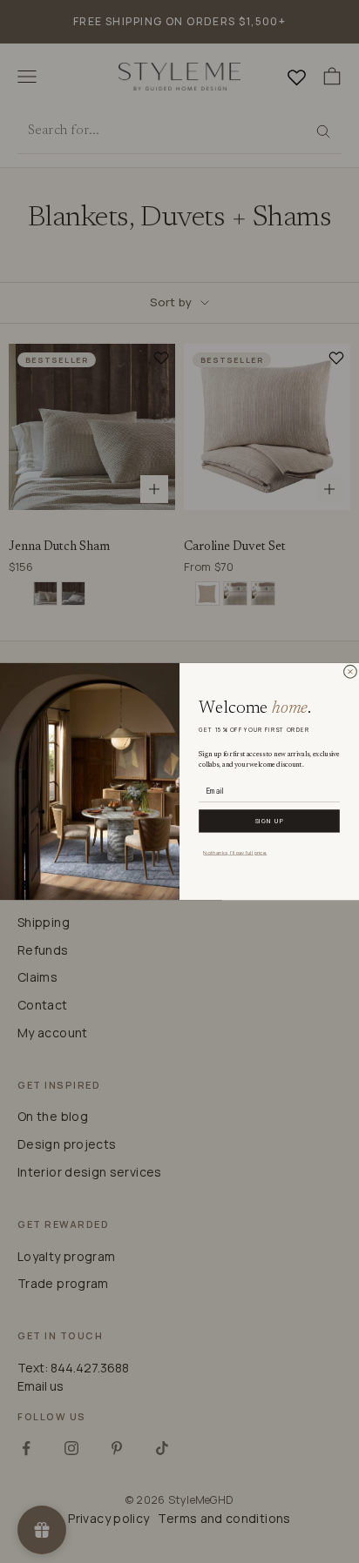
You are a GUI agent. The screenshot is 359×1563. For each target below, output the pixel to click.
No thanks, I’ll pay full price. (235, 852)
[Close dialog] (350, 672)
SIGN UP (269, 820)
